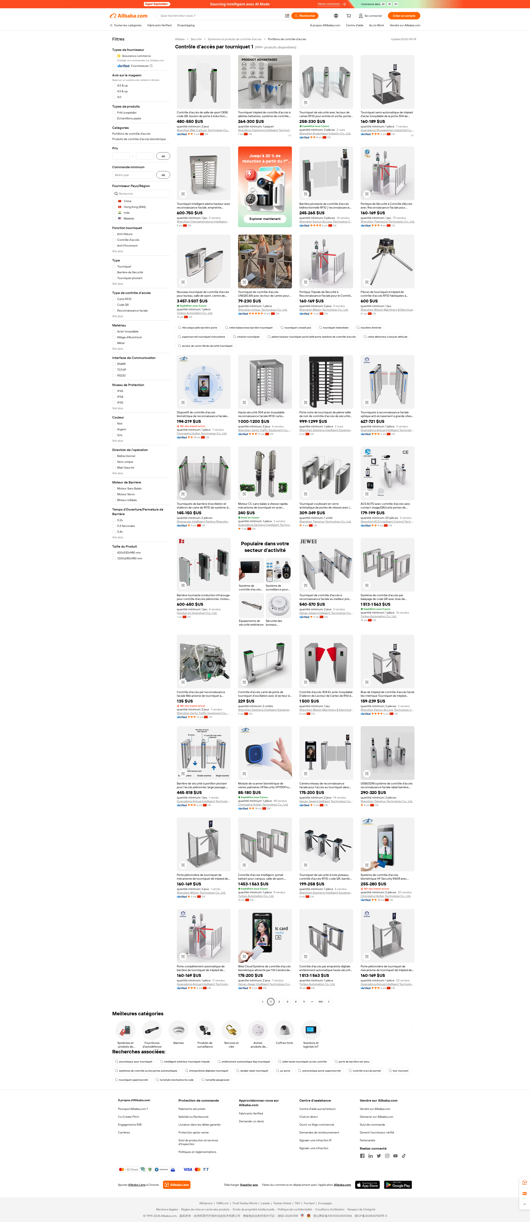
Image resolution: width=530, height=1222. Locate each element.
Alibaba (179, 39)
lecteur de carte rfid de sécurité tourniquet (207, 345)
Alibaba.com (342, 1184)
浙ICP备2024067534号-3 (370, 1215)
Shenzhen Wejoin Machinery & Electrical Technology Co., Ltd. (387, 309)
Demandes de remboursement (319, 1132)
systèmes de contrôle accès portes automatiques (148, 1070)
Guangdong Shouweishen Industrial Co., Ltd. (387, 130)
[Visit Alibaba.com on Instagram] (387, 1155)
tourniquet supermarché (133, 1079)
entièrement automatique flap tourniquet (246, 1061)
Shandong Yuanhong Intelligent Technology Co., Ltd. (265, 130)
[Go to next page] (328, 1001)
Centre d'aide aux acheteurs (317, 1108)
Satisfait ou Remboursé (193, 1116)
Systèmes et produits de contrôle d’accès (235, 39)
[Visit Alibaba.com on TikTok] (403, 1155)
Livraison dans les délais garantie (199, 1124)
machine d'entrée (371, 327)
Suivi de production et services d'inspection (198, 1142)
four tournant (400, 1070)
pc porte (285, 1070)
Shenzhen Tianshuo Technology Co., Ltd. (325, 521)
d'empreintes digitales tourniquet (208, 1070)
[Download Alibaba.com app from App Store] (367, 1185)
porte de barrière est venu (354, 1061)
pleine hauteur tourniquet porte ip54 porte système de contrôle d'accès (314, 336)
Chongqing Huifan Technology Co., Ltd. (202, 433)
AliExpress (206, 1203)
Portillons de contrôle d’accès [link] (287, 39)
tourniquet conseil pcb (298, 327)
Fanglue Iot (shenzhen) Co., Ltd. (197, 613)
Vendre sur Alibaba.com (375, 1108)
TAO (297, 1203)
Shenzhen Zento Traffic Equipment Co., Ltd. (265, 430)
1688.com (222, 1203)
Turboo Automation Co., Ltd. (195, 313)
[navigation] (141, 521)
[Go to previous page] (262, 1001)
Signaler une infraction (313, 1148)
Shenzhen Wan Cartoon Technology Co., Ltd (204, 130)
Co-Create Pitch (128, 1116)
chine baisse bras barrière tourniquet (251, 327)
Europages (325, 1203)
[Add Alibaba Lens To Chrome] (176, 1185)
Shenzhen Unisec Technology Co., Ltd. (262, 309)
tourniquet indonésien (336, 327)
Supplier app (249, 1184)
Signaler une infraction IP (315, 1140)
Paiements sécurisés (191, 1108)
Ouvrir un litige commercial (316, 1124)
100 (320, 1001)
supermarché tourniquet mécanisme (203, 336)
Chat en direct (308, 1116)
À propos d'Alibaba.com (134, 1100)
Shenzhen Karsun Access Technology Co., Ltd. (326, 221)
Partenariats (367, 1140)
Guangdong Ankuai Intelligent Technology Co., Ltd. (387, 430)
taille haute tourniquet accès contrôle (304, 1061)
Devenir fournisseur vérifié (377, 1132)
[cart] (349, 16)
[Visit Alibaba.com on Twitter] (378, 1155)
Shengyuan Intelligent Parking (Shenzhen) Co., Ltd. (204, 521)
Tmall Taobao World (244, 1203)
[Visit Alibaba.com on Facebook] (362, 1155)
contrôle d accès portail (367, 1070)
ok (163, 156)
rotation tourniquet (248, 336)
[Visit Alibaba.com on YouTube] (395, 1155)
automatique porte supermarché (321, 1070)
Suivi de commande (372, 1124)
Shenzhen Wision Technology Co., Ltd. (323, 309)
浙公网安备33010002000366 (332, 1215)
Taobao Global (282, 1203)
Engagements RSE (130, 1124)
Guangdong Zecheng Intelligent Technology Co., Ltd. (265, 524)
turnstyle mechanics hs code (177, 1079)
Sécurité (196, 39)
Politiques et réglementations (197, 1152)
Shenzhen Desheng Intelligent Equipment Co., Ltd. (326, 430)
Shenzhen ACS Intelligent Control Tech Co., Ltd (387, 521)
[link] (524, 1182)
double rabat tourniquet (254, 1070)
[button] (287, 15)
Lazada (265, 1203)
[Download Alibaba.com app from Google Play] (398, 1185)
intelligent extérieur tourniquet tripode (187, 1061)
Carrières (124, 1132)
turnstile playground (217, 1079)
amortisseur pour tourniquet (135, 1061)
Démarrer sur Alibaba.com (376, 1116)
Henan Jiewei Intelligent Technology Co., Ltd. (326, 613)
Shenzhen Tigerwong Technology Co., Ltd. (387, 221)
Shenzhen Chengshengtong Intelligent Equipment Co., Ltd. (204, 221)
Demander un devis (251, 1121)
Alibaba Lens (137, 1184)
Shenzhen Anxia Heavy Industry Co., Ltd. (325, 133)
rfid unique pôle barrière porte (199, 327)
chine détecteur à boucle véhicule (387, 336)
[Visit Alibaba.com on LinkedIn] (370, 1155)
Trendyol (309, 1203)
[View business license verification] (302, 1216)
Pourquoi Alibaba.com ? (133, 1108)
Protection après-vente (193, 1132)
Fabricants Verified (251, 1113)
